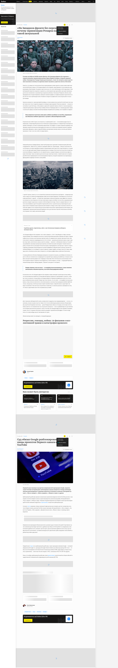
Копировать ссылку (68, 38)
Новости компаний (61, 404)
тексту (29, 506)
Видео (51, 1)
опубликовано (44, 502)
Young (66, 1)
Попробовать (60, 33)
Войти (89, 1)
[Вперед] (75, 365)
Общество (25, 404)
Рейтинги (35, 1)
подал (31, 546)
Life (54, 1)
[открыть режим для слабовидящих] (65, 25)
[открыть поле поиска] (93, 1)
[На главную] (3, 1)
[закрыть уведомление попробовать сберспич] (67, 28)
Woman (58, 1)
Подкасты (46, 1)
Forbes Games (27, 1)
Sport (63, 1)
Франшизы (41, 1)
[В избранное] (37, 404)
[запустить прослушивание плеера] (67, 25)
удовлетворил (51, 555)
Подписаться (28, 386)
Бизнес (25, 623)
